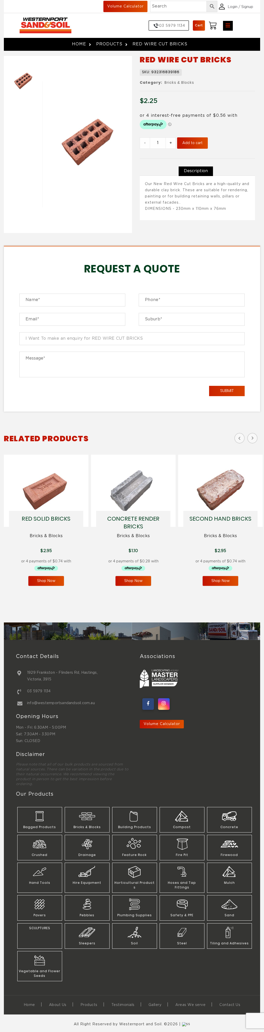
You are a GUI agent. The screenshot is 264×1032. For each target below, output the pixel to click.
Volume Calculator (125, 6)
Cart (199, 25)
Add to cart (192, 143)
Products (109, 44)
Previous (239, 438)
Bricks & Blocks (179, 83)
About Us (58, 1004)
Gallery (155, 1004)
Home (79, 44)
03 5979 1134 (39, 691)
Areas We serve (190, 1004)
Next (252, 438)
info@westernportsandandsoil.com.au (61, 703)
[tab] (195, 171)
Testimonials (123, 1004)
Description (196, 171)
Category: (151, 83)
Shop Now (46, 580)
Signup (247, 7)
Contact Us (229, 1004)
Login (232, 7)
